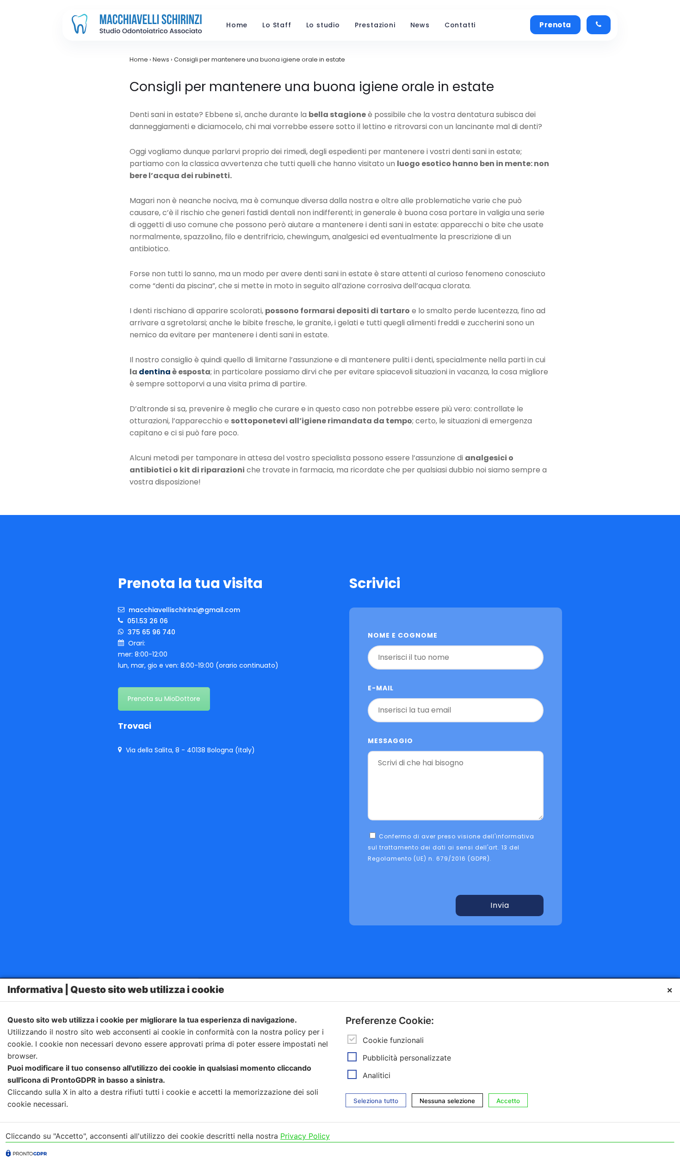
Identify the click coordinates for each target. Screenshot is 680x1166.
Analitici (376, 1075)
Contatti (460, 25)
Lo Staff (276, 25)
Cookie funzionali (393, 1040)
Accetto (508, 1100)
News (420, 25)
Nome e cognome (403, 635)
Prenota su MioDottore (164, 698)
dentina (155, 371)
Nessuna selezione (447, 1100)
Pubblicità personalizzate (407, 1057)
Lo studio (323, 25)
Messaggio (390, 740)
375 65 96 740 (150, 632)
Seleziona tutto (375, 1100)
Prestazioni (375, 25)
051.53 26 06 (146, 621)
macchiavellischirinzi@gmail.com (183, 609)
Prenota (555, 25)
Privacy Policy (305, 1136)
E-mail (381, 688)
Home (236, 25)
